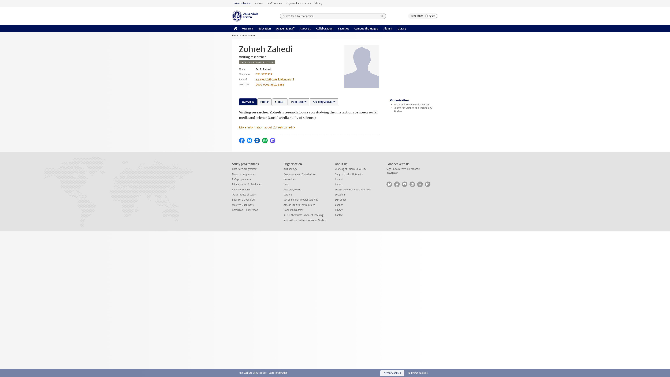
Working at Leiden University (350, 169)
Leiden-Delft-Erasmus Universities (353, 189)
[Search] (382, 16)
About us (305, 28)
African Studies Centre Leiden (299, 205)
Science (288, 194)
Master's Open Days (243, 205)
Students (259, 3)
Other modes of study (244, 194)
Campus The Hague (366, 28)
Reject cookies (419, 373)
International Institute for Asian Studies (305, 220)
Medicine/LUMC (292, 189)
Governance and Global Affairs (300, 174)
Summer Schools (241, 189)
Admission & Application (245, 210)
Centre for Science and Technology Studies (413, 109)
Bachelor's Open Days (243, 199)
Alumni (388, 28)
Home (235, 35)
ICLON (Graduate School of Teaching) (304, 215)
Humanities (290, 179)
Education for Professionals (246, 184)
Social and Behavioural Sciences (411, 104)
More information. (278, 373)
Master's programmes (243, 174)
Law (286, 184)
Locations (340, 194)
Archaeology (290, 169)
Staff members (275, 3)
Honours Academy (293, 210)
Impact (339, 184)
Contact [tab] (280, 102)
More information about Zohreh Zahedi (266, 127)
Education (264, 28)
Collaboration (324, 28)
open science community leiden (257, 62)
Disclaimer (340, 199)
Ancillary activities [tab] (324, 102)
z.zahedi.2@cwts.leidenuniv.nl (275, 79)
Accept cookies (392, 373)
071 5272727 (264, 74)
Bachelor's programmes (244, 169)
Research (247, 28)
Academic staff (285, 28)
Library (318, 3)
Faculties (343, 28)
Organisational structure (298, 3)
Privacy (339, 210)
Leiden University (241, 3)
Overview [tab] (248, 102)
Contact (339, 215)
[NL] (417, 16)
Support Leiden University (349, 174)
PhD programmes (241, 179)
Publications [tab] (298, 102)
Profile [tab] (264, 102)
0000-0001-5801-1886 (270, 84)
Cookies (339, 205)
